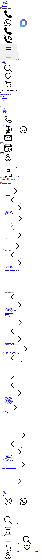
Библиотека (4, 6)
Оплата (3, 4)
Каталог (17, 59)
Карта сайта (18, 176)
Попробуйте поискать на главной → (6, 94)
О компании (4, 1)
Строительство (5, 3)
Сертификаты (4, 112)
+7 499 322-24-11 (3, 18)
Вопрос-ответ (4, 113)
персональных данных (26, 167)
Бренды (3, 61)
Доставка (4, 5)
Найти (17, 523)
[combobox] (21, 515)
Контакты (4, 2)
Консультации (4, 101)
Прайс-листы (4, 63)
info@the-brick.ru (3, 143)
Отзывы (3, 108)
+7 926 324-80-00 (3, 35)
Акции (3, 62)
